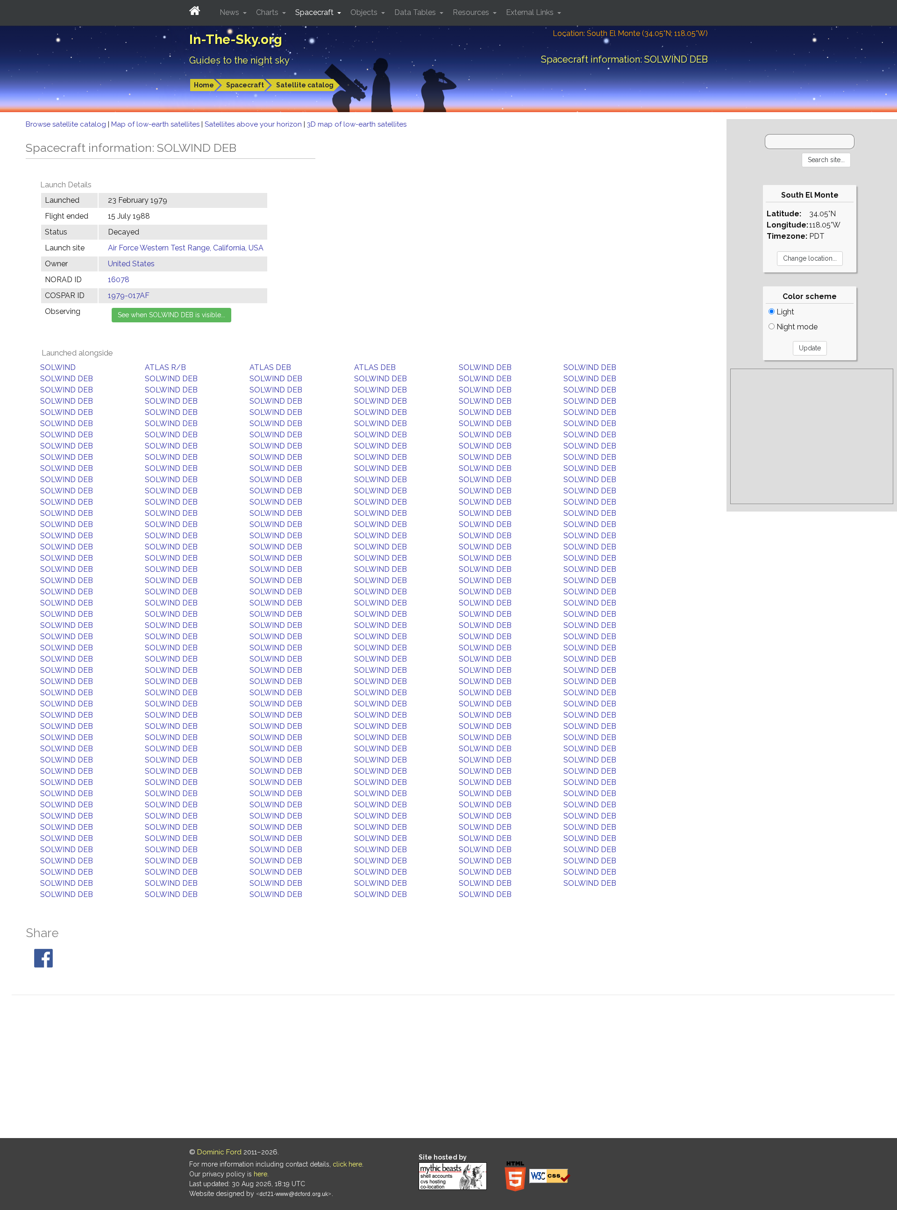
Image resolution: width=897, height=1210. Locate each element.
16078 (118, 279)
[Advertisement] (812, 436)
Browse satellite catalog (67, 124)
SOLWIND (58, 367)
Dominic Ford (219, 1152)
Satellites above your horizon (254, 124)
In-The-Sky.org (235, 39)
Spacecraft (245, 85)
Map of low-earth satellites (156, 124)
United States (131, 263)
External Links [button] (530, 12)
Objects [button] (364, 12)
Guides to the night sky (239, 60)
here (260, 1174)
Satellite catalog (305, 85)
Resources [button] (472, 12)
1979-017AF (129, 295)
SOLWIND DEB (485, 367)
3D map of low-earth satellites (356, 124)
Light (784, 311)
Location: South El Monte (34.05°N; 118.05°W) (630, 33)
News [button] (230, 12)
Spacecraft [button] (315, 12)
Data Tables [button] (416, 12)
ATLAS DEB (270, 367)
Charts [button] (268, 12)
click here (347, 1164)
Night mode (796, 326)
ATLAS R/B (165, 367)
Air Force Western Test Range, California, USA (185, 247)
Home (204, 85)
